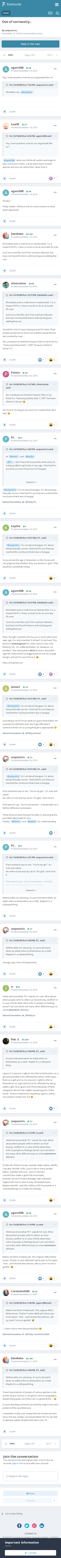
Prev (10, 55)
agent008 (17, 67)
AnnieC (15, 687)
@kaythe (30, 456)
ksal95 (15, 124)
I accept (31, 1552)
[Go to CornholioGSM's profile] (6, 1293)
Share (31, 1493)
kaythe (15, 526)
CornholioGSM (20, 1291)
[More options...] (55, 69)
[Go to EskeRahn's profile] (6, 235)
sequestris (11, 30)
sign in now (17, 1463)
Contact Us (30, 1533)
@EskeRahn (26, 92)
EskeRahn (17, 234)
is (12, 986)
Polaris (15, 372)
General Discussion (33, 33)
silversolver (18, 283)
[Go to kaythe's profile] (6, 527)
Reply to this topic (30, 43)
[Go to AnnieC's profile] (6, 688)
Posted (24, 70)
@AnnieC (14, 456)
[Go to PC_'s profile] (6, 439)
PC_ (13, 437)
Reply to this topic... (18, 1476)
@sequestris (10, 489)
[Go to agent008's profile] (6, 69)
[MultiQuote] (5, 112)
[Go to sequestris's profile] (6, 759)
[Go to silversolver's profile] (6, 285)
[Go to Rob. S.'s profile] (6, 1041)
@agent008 (9, 160)
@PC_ (9, 462)
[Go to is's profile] (6, 988)
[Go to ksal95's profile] (6, 126)
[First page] (4, 55)
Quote (12, 111)
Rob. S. (15, 1039)
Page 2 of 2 (30, 55)
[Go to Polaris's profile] (6, 374)
